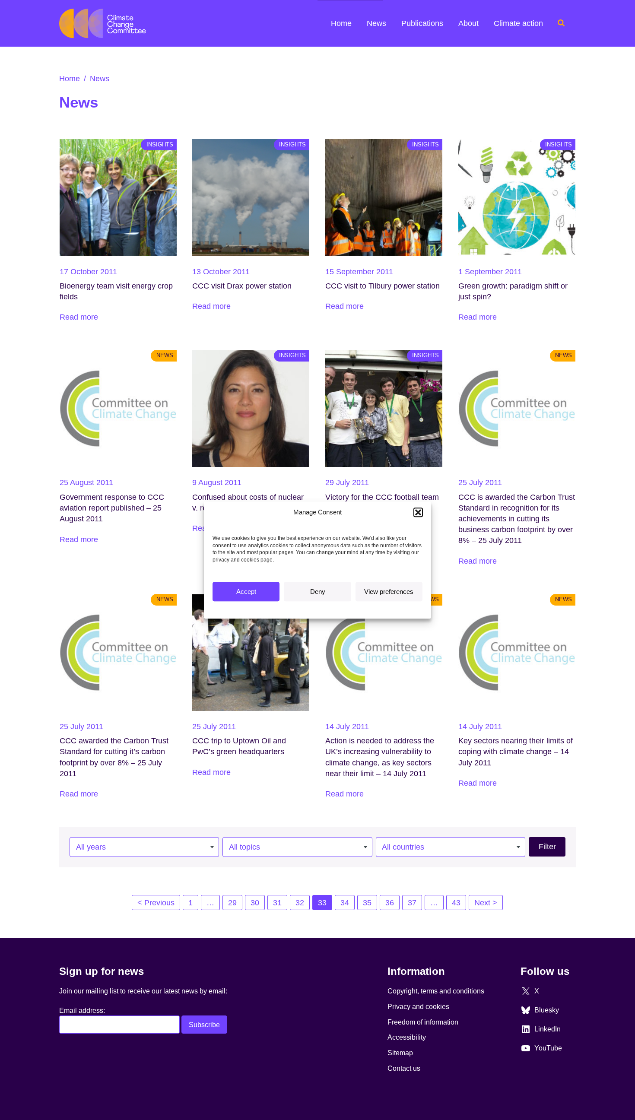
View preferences (388, 591)
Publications (422, 23)
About (468, 23)
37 (412, 902)
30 (255, 902)
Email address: (82, 1010)
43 (456, 902)
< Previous (156, 902)
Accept (246, 591)
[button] (418, 512)
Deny (317, 591)
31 (277, 902)
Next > (485, 902)
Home (341, 23)
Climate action (518, 23)
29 (232, 902)
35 (367, 902)
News (376, 23)
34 (344, 902)
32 (299, 902)
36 (389, 902)
